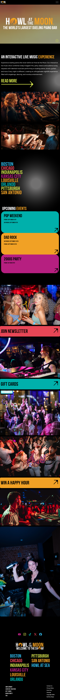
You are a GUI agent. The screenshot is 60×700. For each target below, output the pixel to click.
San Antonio (40, 661)
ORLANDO (8, 185)
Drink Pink (49, 690)
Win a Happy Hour (15, 483)
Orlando (16, 680)
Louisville (18, 675)
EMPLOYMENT (8, 687)
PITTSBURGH (10, 189)
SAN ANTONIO (11, 193)
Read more (9, 81)
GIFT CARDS (8, 691)
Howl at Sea (40, 666)
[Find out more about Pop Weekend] (30, 222)
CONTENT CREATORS (10, 689)
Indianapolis (12, 173)
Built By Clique (50, 697)
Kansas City (11, 177)
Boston (7, 165)
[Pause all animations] (57, 40)
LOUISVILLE (9, 181)
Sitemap (49, 692)
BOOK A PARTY (9, 693)
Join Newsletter (14, 331)
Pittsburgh (40, 656)
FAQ (6, 696)
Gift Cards (9, 384)
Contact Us (49, 686)
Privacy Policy (50, 688)
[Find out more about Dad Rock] (30, 244)
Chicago (7, 169)
